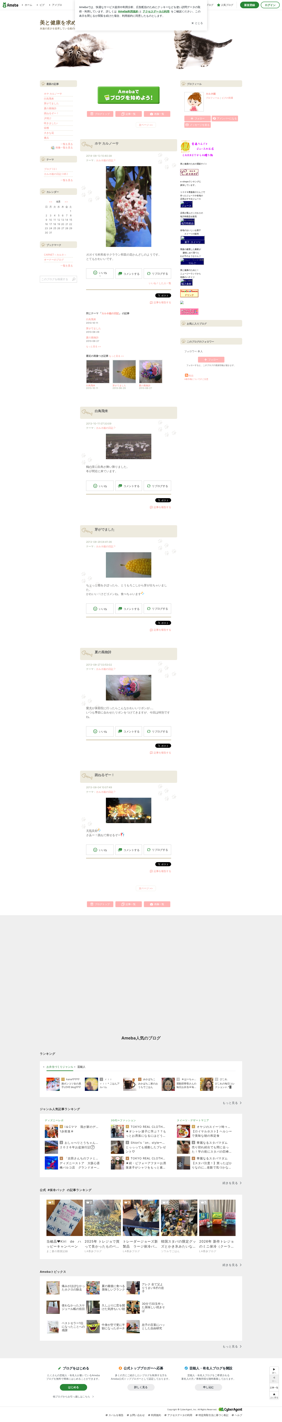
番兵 (46, 137)
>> (66, 201)
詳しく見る (141, 1387)
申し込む (208, 1387)
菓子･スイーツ (193, 242)
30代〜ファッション (123, 1120)
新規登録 (249, 5)
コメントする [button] (131, 273)
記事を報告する (162, 302)
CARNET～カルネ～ (55, 254)
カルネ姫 (211, 93)
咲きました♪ (51, 123)
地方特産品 (187, 223)
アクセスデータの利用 (179, 1415)
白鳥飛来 (91, 319)
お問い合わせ (137, 1415)
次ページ (146, 124)
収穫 (46, 127)
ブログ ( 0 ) (50, 169)
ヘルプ (238, 1415)
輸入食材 (186, 283)
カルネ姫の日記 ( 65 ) (56, 173)
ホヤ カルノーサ (107, 143)
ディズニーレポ (54, 1120)
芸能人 (81, 1066)
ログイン (270, 5)
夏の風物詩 (92, 337)
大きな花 (49, 132)
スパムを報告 (116, 1415)
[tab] (59, 1067)
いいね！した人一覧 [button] (160, 283)
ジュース (186, 205)
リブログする (160, 273)
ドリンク (189, 295)
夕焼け (47, 118)
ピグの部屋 (227, 97)
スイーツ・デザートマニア (193, 1120)
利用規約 (156, 1415)
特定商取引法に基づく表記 (213, 1415)
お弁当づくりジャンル (59, 1066)
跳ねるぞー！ (105, 775)
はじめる (73, 1387)
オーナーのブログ (54, 259)
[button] (274, 1395)
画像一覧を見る (64, 147)
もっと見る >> (93, 346)
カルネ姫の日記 (104, 160)
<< (50, 201)
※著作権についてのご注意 (196, 379)
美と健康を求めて (61, 22)
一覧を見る (66, 144)
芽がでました (93, 328)
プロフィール (212, 97)
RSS (190, 375)
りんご (192, 262)
